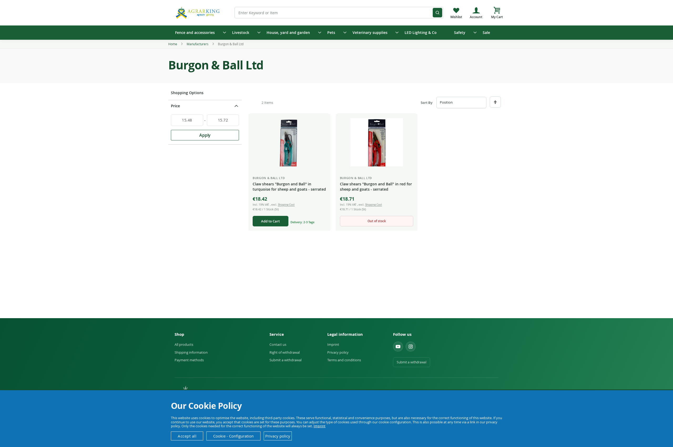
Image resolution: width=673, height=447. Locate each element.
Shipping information (191, 352)
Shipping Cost (286, 204)
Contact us (277, 344)
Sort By (426, 102)
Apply (205, 135)
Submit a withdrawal (285, 360)
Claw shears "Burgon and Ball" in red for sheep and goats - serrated (376, 186)
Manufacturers (198, 44)
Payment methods (189, 360)
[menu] (336, 33)
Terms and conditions (344, 360)
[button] (322, 122)
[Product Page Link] (289, 142)
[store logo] (198, 12)
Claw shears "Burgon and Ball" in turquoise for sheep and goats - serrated (289, 186)
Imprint (333, 344)
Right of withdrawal (284, 352)
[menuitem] (198, 33)
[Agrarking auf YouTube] (398, 347)
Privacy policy (338, 352)
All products (184, 344)
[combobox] (338, 12)
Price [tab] (175, 106)
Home (173, 44)
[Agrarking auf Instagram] (411, 347)
